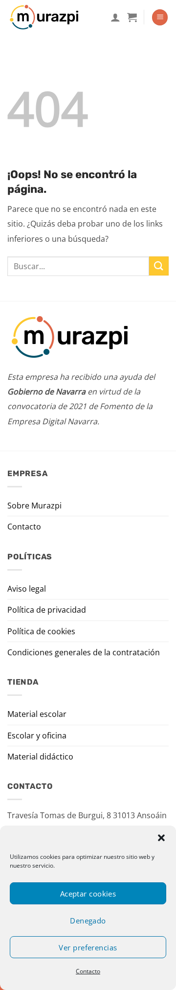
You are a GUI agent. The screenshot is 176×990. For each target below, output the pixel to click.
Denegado (88, 920)
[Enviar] (159, 266)
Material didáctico (40, 756)
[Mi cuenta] (115, 17)
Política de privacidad (46, 609)
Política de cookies (41, 631)
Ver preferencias (88, 947)
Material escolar (36, 714)
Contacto (88, 971)
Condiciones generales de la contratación (83, 652)
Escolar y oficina (36, 735)
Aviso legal (26, 588)
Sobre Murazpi (34, 505)
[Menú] (160, 17)
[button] (161, 838)
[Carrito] (132, 17)
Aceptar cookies (88, 893)
